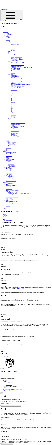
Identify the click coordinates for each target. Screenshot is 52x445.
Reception (13, 102)
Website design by (9, 390)
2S (11, 94)
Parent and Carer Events (10, 170)
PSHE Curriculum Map (15, 69)
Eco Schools (8, 139)
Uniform (10, 177)
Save (12, 443)
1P (11, 92)
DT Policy (13, 73)
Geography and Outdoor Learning (15, 81)
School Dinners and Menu (11, 181)
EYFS (12, 91)
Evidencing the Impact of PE (16, 58)
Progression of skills (15, 77)
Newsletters (8, 167)
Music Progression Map (15, 124)
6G (11, 101)
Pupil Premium (9, 198)
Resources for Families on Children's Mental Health (18, 193)
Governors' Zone (9, 186)
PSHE (9, 61)
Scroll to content (4, 9)
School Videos (8, 148)
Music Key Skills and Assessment (17, 126)
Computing (10, 74)
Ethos (7, 35)
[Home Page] (8, 20)
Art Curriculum (14, 135)
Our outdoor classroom (12, 165)
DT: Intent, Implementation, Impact (18, 71)
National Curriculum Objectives (17, 87)
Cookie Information (9, 383)
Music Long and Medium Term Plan (18, 123)
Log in (4, 208)
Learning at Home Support (11, 159)
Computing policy (14, 75)
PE (8, 53)
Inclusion (7, 187)
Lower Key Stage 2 (15, 131)
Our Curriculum (6, 38)
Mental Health (8, 191)
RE (8, 52)
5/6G (12, 112)
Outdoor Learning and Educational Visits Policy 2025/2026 (22, 84)
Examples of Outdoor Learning (17, 88)
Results (7, 200)
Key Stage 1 (13, 129)
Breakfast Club (9, 156)
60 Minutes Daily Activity (16, 60)
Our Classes (5, 150)
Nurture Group (9, 140)
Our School (5, 32)
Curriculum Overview (15, 44)
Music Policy (13, 125)
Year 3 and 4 (13, 116)
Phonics (9, 41)
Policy (12, 43)
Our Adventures (11, 166)
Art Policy (13, 134)
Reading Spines (11, 143)
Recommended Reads (12, 144)
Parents (4, 151)
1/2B (12, 93)
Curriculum (8, 40)
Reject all (2, 405)
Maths (9, 46)
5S (11, 110)
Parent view (8, 172)
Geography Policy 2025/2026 (17, 83)
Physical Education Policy (16, 54)
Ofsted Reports (9, 168)
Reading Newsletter (12, 142)
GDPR (7, 184)
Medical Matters (11, 178)
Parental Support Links (12, 192)
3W (4, 219)
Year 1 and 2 (13, 115)
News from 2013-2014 (7, 220)
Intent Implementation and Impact (17, 78)
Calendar (7, 157)
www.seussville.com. (20, 288)
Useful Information (9, 175)
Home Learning (14, 50)
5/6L (12, 111)
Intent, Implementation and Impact (17, 65)
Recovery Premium (9, 199)
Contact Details (9, 34)
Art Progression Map (15, 133)
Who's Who (8, 37)
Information (5, 182)
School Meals (11, 176)
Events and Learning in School (14, 194)
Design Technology (12, 70)
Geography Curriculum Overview (17, 82)
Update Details (9, 179)
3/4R (12, 96)
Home (4, 30)
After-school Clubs (9, 153)
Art (8, 132)
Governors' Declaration (10, 185)
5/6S (11, 100)
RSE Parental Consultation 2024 (17, 62)
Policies (7, 195)
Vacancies (8, 206)
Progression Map (14, 85)
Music (9, 120)
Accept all (7, 405)
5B (11, 99)
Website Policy (9, 385)
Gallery (12, 49)
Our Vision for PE (14, 55)
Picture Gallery (9, 173)
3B (11, 95)
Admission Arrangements (11, 152)
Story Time (10, 145)
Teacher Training (14, 90)
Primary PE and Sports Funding (12, 197)
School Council (9, 146)
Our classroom (11, 164)
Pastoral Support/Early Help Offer (12, 190)
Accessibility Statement (10, 382)
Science (9, 51)
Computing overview (15, 76)
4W (11, 98)
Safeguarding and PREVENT (12, 201)
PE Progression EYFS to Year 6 (17, 59)
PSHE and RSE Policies (15, 68)
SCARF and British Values (16, 66)
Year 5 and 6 (13, 117)
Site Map (5, 380)
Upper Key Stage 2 (14, 127)
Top (1, 393)
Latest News (8, 160)
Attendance (8, 154)
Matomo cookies (7, 427)
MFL (9, 119)
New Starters (8, 161)
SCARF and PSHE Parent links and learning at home (21, 67)
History (9, 118)
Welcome (7, 33)
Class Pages (5, 216)
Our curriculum (11, 162)
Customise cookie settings (15, 405)
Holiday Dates (8, 158)
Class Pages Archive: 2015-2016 (9, 217)
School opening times (10, 203)
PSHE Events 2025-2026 (16, 63)
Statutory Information (10, 205)
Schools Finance (9, 202)
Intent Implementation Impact (16, 57)
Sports (7, 149)
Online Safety (13, 79)
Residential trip (9, 137)
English (9, 42)
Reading (12, 45)
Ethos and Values (9, 183)
